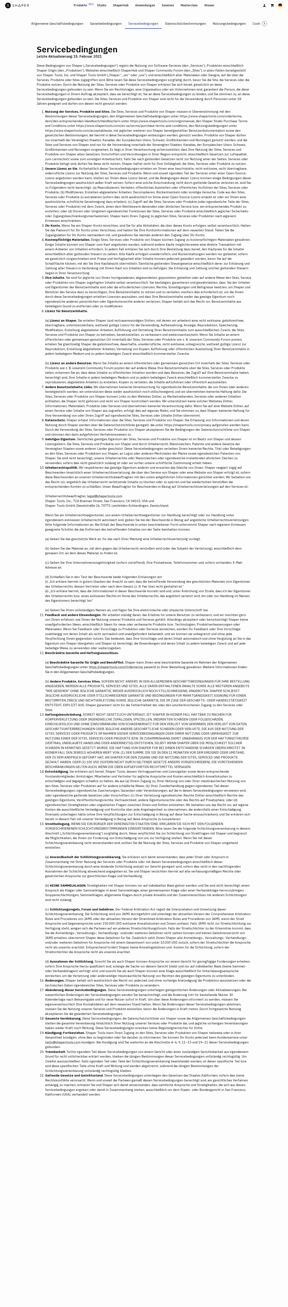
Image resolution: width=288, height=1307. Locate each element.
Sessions (168, 5)
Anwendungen (145, 5)
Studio (101, 5)
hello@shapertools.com (63, 1042)
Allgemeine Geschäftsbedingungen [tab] (57, 24)
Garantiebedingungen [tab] (106, 24)
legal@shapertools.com (104, 496)
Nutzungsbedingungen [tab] (229, 24)
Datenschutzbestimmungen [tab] (185, 24)
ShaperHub (120, 5)
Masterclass (189, 5)
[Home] (38, 5)
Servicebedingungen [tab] (143, 24)
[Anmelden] (264, 5)
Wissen (209, 5)
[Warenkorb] (272, 5)
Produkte (80, 5)
